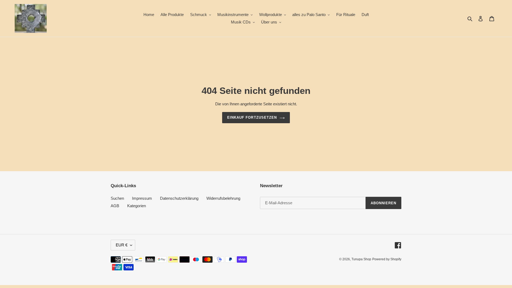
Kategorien (136, 205)
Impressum (142, 198)
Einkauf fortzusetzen (252, 117)
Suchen (117, 198)
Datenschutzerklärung (179, 198)
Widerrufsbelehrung (223, 198)
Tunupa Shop (361, 259)
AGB (115, 205)
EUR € (121, 245)
